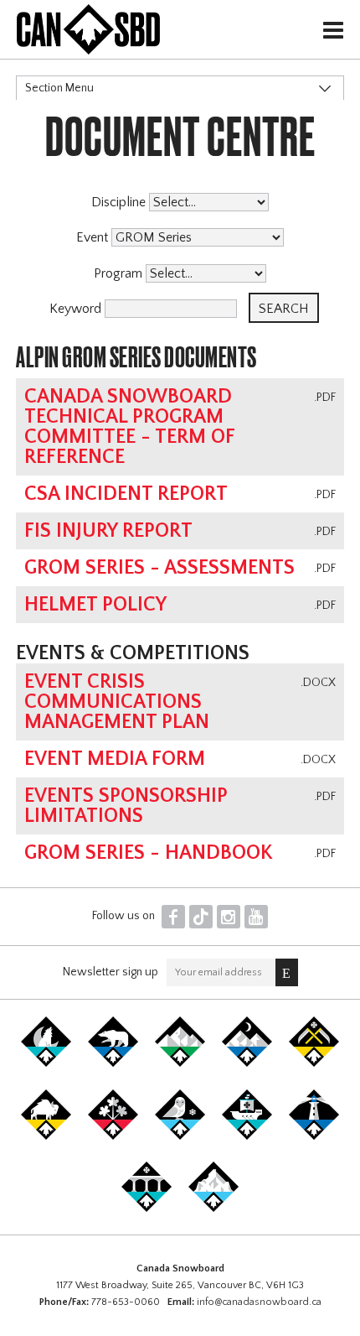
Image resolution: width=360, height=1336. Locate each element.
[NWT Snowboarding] (113, 1063)
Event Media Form (114, 759)
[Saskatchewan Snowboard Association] (314, 1063)
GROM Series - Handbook (148, 853)
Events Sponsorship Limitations (126, 806)
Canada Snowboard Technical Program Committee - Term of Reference (129, 427)
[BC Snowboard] (180, 1063)
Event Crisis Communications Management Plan (116, 702)
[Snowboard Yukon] (46, 1063)
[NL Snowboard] (213, 1208)
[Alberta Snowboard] (247, 1063)
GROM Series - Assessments (159, 568)
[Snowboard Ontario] (113, 1136)
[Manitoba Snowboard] (46, 1136)
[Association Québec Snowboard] (180, 1136)
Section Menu (59, 88)
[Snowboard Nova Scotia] (314, 1136)
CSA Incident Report (126, 494)
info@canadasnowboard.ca (259, 1302)
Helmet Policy (95, 605)
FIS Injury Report (108, 531)
